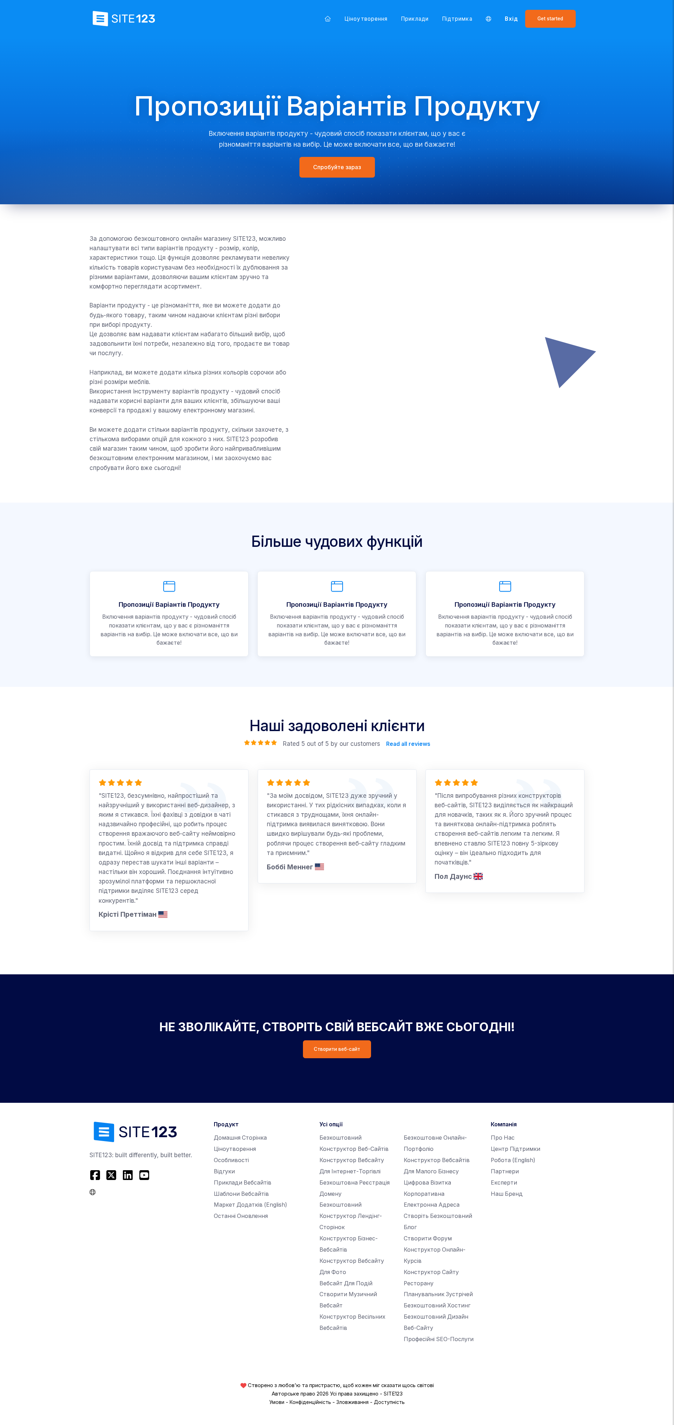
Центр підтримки (515, 1149)
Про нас (503, 1137)
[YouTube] (144, 1175)
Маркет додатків (250, 1204)
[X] (111, 1175)
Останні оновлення (241, 1216)
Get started (550, 18)
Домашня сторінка (240, 1137)
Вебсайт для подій (345, 1283)
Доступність (389, 1402)
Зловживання (352, 1402)
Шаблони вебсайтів (241, 1194)
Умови (276, 1402)
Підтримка (457, 18)
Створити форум (428, 1238)
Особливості (231, 1160)
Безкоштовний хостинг (437, 1305)
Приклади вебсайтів (242, 1182)
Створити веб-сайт (337, 1049)
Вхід (511, 18)
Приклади (415, 18)
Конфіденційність (310, 1402)
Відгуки (224, 1171)
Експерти (504, 1182)
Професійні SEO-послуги (439, 1339)
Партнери (505, 1171)
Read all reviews (408, 743)
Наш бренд (507, 1194)
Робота (513, 1160)
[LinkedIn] (128, 1175)
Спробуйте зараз (337, 167)
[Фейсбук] (96, 1175)
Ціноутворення (366, 18)
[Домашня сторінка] (328, 19)
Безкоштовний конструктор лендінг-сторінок (350, 1216)
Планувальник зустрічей (438, 1294)
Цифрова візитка (427, 1182)
